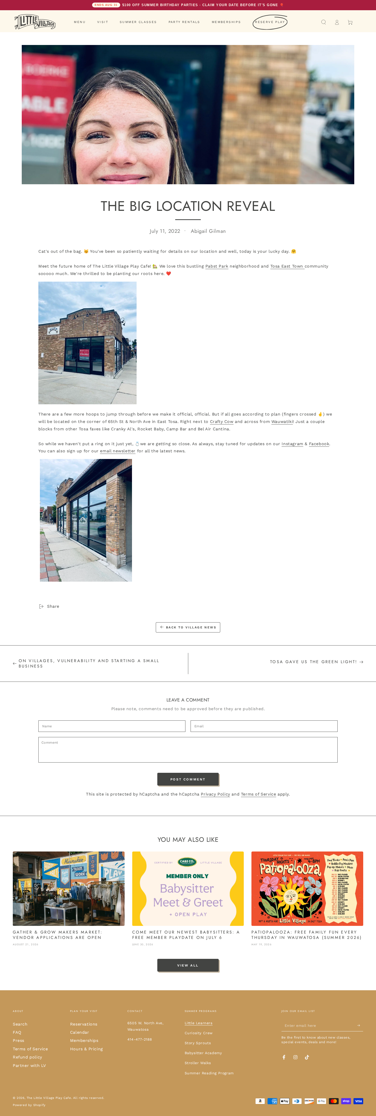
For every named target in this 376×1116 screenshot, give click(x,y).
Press (18, 1040)
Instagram (292, 443)
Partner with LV (29, 1065)
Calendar (79, 1032)
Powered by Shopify (29, 1105)
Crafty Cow (222, 421)
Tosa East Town (287, 266)
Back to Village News (191, 627)
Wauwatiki (282, 421)
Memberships (84, 1040)
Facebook (319, 443)
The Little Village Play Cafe (49, 1098)
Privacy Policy (215, 794)
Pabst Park (216, 266)
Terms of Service (258, 794)
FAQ (17, 1032)
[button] (323, 22)
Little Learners (199, 1023)
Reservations (83, 1024)
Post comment (188, 779)
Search (20, 1024)
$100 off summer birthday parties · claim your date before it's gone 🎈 (189, 5)
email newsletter (118, 450)
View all (188, 965)
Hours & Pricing (86, 1048)
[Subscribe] (360, 1025)
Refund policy (27, 1057)
